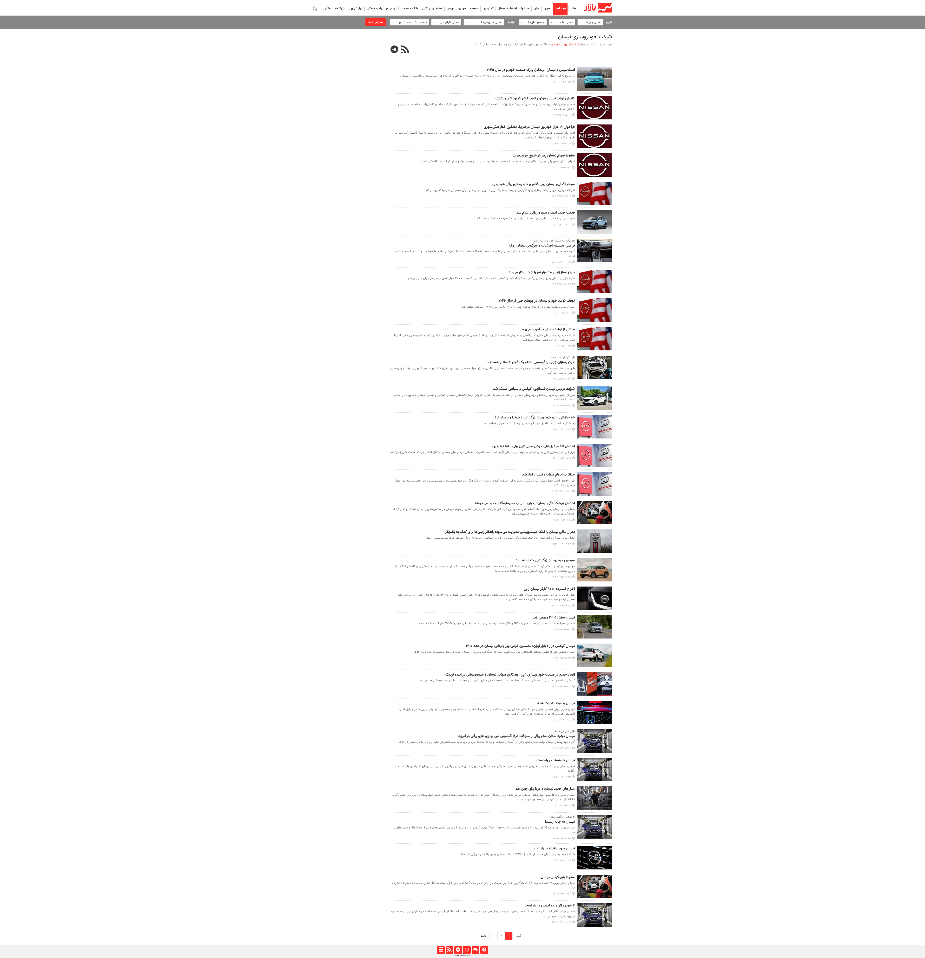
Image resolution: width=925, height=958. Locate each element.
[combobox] (590, 22)
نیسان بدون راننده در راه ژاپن (554, 848)
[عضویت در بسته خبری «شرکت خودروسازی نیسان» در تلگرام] (394, 50)
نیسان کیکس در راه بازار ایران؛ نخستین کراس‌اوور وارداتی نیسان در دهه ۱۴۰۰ (520, 646)
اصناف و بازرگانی (432, 8)
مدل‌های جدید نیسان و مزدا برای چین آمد (545, 789)
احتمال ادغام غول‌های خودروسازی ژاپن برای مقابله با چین (533, 446)
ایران (536, 8)
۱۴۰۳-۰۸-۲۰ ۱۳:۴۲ (561, 577)
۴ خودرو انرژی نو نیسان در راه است (550, 905)
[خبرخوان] (449, 950)
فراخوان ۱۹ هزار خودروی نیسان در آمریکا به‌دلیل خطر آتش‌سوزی (529, 127)
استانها (525, 8)
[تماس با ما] (475, 950)
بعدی (483, 935)
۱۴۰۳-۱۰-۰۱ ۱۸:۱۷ (562, 458)
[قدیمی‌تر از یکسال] (594, 193)
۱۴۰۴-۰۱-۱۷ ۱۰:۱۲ (562, 346)
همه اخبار (560, 8)
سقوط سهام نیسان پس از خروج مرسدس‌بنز (543, 155)
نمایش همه (375, 22)
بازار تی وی (356, 8)
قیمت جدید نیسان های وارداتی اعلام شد (545, 212)
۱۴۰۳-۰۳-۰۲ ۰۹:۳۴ (561, 748)
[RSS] (405, 50)
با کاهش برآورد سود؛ (562, 817)
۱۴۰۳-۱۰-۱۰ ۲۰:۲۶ (562, 406)
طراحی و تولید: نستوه (462, 955)
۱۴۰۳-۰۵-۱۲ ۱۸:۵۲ (561, 687)
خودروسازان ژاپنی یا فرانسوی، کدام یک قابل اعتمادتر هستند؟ (531, 362)
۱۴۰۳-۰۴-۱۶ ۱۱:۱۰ (562, 720)
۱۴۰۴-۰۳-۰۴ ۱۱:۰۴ (562, 225)
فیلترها (511, 22)
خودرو (462, 8)
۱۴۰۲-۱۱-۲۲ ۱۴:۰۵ (562, 894)
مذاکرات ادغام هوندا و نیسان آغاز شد (548, 474)
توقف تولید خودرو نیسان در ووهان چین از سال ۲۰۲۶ (537, 301)
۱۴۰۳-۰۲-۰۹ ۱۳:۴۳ (561, 806)
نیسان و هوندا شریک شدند (555, 703)
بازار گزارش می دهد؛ (562, 357)
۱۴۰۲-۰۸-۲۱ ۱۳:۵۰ (561, 922)
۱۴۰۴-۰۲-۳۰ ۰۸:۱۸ (561, 262)
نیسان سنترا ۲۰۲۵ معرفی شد (554, 617)
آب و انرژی (392, 8)
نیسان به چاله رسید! (560, 822)
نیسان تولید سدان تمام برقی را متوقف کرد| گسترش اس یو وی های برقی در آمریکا (516, 736)
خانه (573, 8)
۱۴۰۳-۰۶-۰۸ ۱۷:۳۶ (561, 630)
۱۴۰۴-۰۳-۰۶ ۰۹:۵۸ (561, 196)
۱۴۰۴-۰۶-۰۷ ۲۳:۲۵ (561, 168)
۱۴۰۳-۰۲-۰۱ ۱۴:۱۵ (562, 839)
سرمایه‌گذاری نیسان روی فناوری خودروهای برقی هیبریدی (533, 184)
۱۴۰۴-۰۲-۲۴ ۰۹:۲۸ (561, 284)
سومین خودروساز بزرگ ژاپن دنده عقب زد (545, 560)
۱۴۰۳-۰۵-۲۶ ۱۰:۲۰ (561, 658)
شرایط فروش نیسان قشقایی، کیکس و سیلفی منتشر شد (534, 389)
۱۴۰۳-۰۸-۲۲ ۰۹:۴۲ (561, 544)
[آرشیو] (441, 950)
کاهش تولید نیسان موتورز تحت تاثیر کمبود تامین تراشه (535, 98)
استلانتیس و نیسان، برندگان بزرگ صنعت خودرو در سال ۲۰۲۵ (531, 70)
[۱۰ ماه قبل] (594, 136)
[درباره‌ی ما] (484, 950)
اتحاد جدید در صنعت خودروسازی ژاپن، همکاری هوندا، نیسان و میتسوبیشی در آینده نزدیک (510, 675)
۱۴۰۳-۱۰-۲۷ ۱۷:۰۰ (561, 379)
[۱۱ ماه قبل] (594, 165)
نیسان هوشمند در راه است (555, 760)
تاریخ (609, 22)
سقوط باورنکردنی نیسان (558, 877)
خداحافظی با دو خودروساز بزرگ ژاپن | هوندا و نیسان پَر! (535, 417)
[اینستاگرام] (467, 950)
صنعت (474, 8)
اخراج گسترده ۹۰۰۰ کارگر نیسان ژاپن (549, 589)
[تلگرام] (458, 950)
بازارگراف (340, 8)
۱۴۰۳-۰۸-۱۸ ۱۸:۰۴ (561, 606)
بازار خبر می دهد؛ (564, 731)
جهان (547, 8)
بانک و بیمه (410, 8)
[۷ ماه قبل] (594, 79)
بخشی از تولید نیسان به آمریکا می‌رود (548, 329)
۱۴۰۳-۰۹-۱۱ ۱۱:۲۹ (562, 520)
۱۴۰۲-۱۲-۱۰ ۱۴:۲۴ (562, 861)
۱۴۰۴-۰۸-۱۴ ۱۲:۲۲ (561, 115)
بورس (450, 8)
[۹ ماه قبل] (594, 108)
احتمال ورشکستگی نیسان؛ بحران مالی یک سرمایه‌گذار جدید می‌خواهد (524, 503)
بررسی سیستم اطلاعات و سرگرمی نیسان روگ (542, 245)
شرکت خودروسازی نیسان (585, 37)
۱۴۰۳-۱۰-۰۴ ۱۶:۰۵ (562, 430)
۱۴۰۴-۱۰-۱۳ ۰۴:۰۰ (562, 82)
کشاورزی (488, 8)
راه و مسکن (374, 8)
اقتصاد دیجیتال (507, 8)
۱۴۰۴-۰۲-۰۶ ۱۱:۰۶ (562, 313)
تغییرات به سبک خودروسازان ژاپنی (554, 240)
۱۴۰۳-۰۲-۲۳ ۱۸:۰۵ (561, 777)
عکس (327, 8)
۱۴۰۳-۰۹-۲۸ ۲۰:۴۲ (561, 491)
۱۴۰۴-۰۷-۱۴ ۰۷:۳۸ (561, 144)
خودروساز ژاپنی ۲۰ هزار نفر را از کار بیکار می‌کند (542, 272)
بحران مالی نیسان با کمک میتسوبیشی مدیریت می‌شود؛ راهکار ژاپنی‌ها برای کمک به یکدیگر (510, 532)
